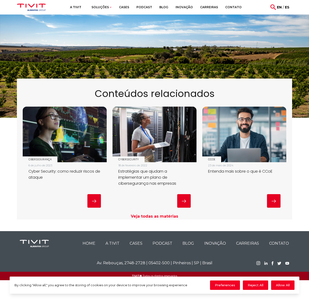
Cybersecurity (128, 159)
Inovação (215, 243)
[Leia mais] (94, 201)
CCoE (211, 159)
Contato (279, 243)
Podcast (162, 243)
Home (89, 243)
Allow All (283, 285)
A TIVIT (112, 243)
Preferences (225, 285)
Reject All (255, 285)
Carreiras (247, 243)
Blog (188, 243)
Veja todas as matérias (154, 216)
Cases (136, 243)
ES (287, 7)
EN (279, 7)
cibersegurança (40, 159)
